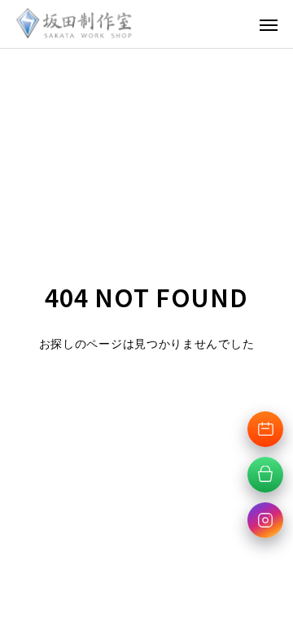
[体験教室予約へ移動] (265, 429)
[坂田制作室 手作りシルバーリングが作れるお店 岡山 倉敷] (74, 24)
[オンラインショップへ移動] (265, 475)
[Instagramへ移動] (265, 520)
